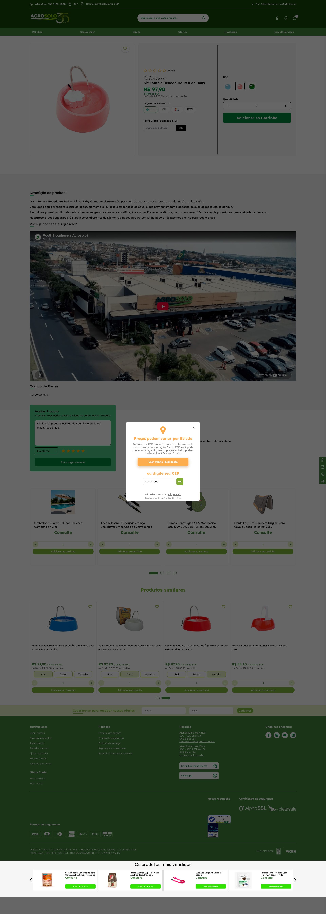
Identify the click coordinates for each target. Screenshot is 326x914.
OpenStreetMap (174, 498)
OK (180, 481)
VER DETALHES (80, 886)
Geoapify (162, 498)
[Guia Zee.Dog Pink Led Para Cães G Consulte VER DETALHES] (178, 887)
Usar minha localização (163, 461)
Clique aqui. (174, 494)
